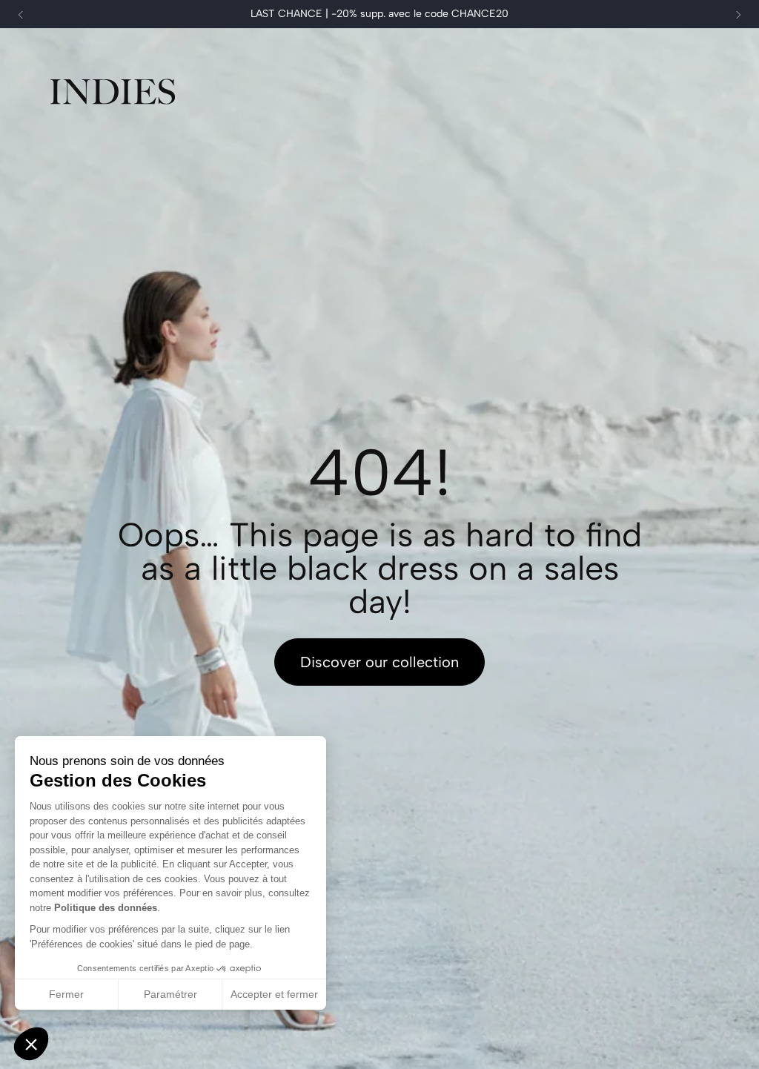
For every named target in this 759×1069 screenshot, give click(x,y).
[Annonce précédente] (21, 15)
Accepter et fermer (274, 994)
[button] (31, 1044)
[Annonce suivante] (738, 15)
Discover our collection (379, 662)
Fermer (66, 994)
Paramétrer (170, 994)
